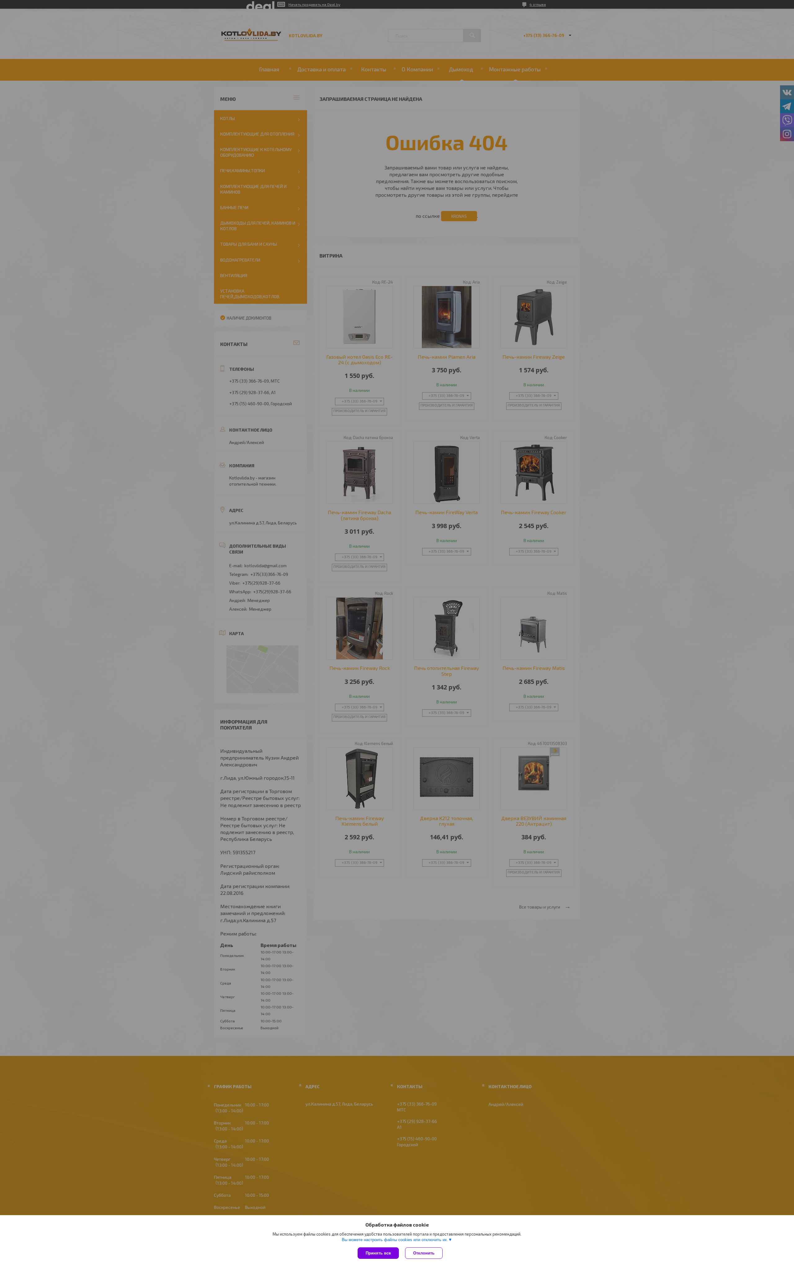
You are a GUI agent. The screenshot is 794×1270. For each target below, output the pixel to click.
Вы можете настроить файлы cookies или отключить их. (395, 1239)
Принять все (378, 1253)
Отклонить (424, 1253)
